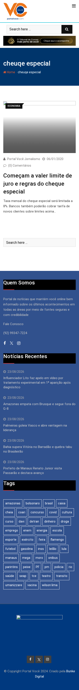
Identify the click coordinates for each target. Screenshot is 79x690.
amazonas (12, 503)
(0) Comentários (19, 165)
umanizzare (13, 585)
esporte (10, 539)
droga (65, 521)
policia (58, 567)
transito (61, 576)
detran (34, 521)
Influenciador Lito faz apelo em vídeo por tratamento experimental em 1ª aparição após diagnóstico (37, 382)
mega (26, 557)
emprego (11, 530)
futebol (10, 549)
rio (70, 567)
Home (10, 72)
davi (21, 521)
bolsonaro (33, 503)
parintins (11, 567)
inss (41, 549)
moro (39, 557)
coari (21, 512)
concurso (37, 512)
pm (47, 567)
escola (57, 530)
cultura (67, 512)
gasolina (27, 549)
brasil (49, 503)
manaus (11, 557)
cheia (9, 512)
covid (53, 512)
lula (64, 549)
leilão (52, 549)
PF (37, 567)
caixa (61, 503)
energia (42, 530)
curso (9, 521)
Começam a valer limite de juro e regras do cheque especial (37, 183)
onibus (53, 557)
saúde (9, 576)
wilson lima (49, 585)
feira (42, 539)
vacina (32, 585)
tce (34, 576)
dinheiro (50, 521)
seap (22, 576)
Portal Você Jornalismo (23, 159)
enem (27, 530)
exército (27, 539)
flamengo (57, 539)
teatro (46, 576)
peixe (27, 567)
